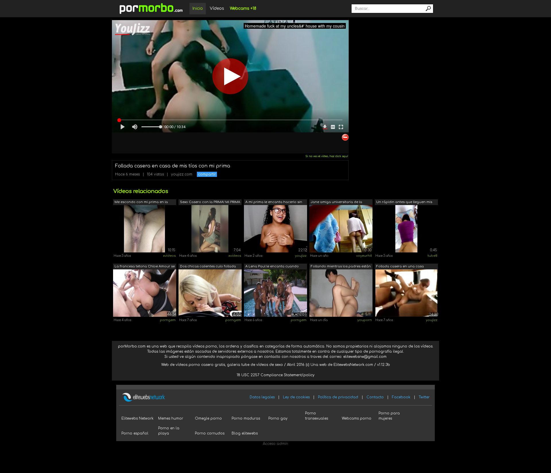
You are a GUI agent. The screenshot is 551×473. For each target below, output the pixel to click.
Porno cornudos (209, 433)
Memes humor (170, 418)
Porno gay (278, 418)
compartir (207, 174)
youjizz (300, 256)
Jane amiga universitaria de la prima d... (336, 202)
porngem (168, 320)
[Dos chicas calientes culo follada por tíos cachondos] (210, 293)
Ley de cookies (296, 397)
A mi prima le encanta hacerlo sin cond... (273, 202)
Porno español (134, 433)
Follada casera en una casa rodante (400, 267)
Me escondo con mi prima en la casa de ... (141, 202)
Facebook (401, 397)
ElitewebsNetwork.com (353, 365)
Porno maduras (246, 418)
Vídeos (217, 8)
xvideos (169, 256)
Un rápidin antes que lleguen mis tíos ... (404, 202)
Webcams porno (356, 418)
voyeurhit (364, 256)
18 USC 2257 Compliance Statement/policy (276, 375)
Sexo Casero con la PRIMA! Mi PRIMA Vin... (210, 202)
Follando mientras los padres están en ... (341, 267)
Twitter (424, 397)
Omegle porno (208, 418)
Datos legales (262, 397)
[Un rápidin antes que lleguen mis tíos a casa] (406, 229)
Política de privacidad (338, 397)
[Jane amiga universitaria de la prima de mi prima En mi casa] (340, 229)
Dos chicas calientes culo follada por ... (208, 267)
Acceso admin (275, 444)
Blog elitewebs (245, 433)
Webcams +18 (243, 8)
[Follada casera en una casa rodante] (406, 293)
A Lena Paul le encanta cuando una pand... (272, 267)
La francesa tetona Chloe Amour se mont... (145, 267)
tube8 (432, 256)
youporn (364, 320)
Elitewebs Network (137, 418)
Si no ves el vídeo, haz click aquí (326, 156)
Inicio (197, 8)
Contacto (375, 397)
